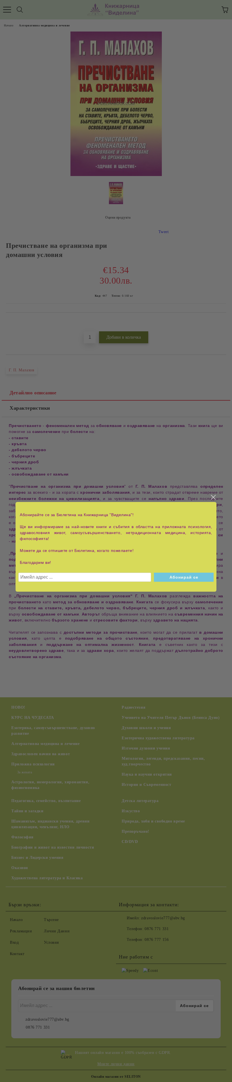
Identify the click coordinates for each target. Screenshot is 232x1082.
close (213, 497)
